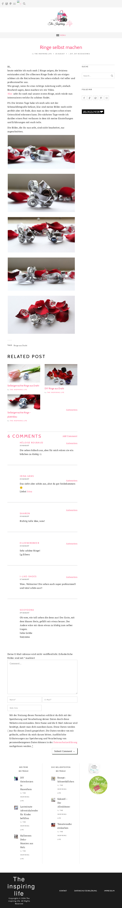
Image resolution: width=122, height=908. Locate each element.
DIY (71, 54)
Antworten (71, 409)
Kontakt (63, 891)
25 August (60, 54)
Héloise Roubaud (31, 442)
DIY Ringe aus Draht (54, 388)
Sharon (25, 513)
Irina (29, 491)
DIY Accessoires (82, 54)
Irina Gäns (27, 476)
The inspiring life (43, 54)
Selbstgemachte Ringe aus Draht (23, 385)
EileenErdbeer (29, 543)
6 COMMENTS (24, 436)
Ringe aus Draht (20, 345)
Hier (10, 93)
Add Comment (69, 436)
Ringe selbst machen (61, 47)
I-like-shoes (28, 576)
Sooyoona (27, 610)
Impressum (109, 891)
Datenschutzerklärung (65, 742)
